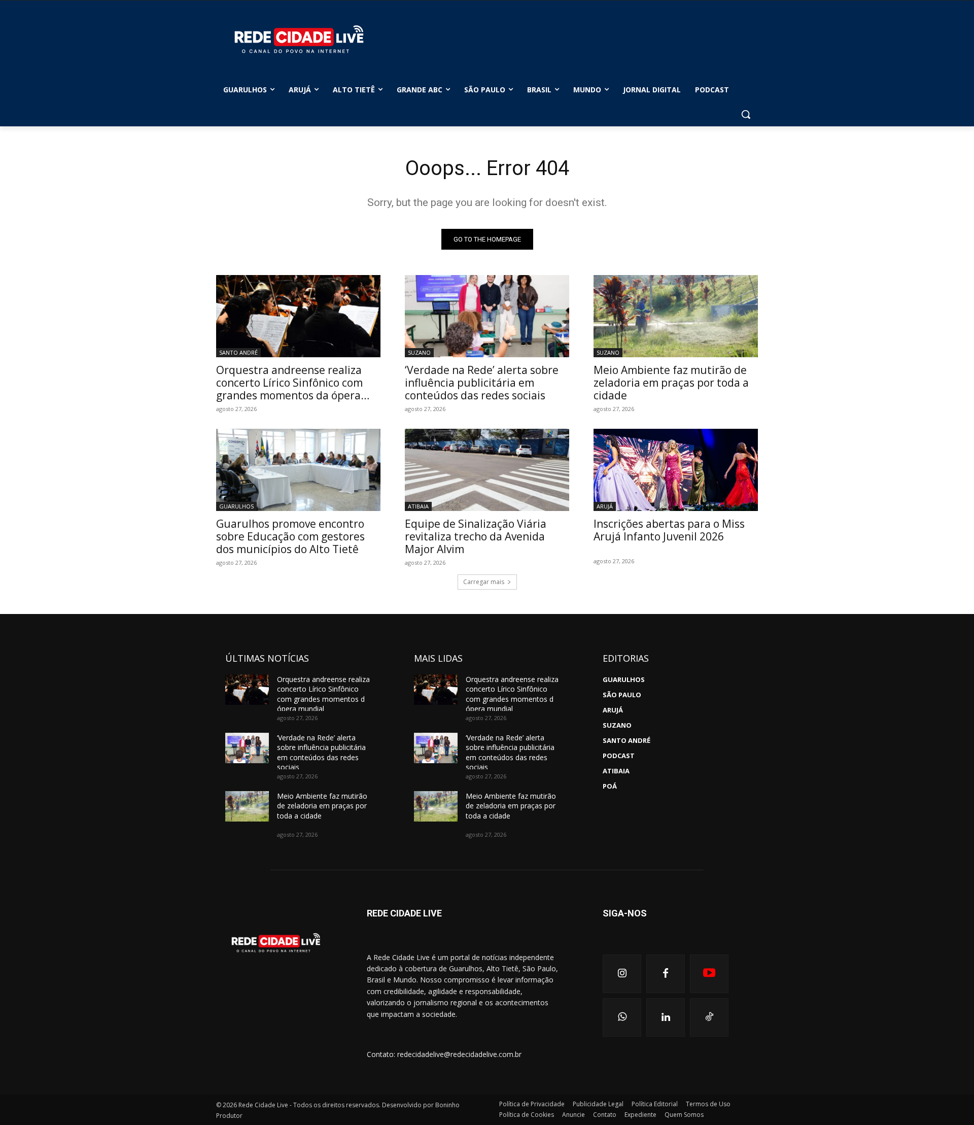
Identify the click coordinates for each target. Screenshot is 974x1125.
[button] (746, 114)
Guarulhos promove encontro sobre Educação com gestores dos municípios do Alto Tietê (290, 536)
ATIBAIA (418, 506)
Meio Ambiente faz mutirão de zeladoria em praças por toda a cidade (671, 382)
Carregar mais (483, 581)
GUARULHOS (236, 506)
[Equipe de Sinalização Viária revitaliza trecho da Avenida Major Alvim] (487, 470)
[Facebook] (665, 973)
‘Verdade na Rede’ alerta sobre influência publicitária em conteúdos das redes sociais (482, 382)
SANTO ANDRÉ (238, 352)
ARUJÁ (605, 506)
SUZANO (419, 352)
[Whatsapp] (622, 1017)
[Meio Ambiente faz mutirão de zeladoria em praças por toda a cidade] (676, 316)
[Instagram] (622, 973)
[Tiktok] (709, 1017)
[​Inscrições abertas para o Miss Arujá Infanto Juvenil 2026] (676, 470)
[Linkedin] (665, 1017)
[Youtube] (709, 973)
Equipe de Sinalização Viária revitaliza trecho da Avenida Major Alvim (475, 536)
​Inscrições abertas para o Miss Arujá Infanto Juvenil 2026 (669, 530)
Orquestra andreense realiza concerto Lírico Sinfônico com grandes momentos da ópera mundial (289, 389)
